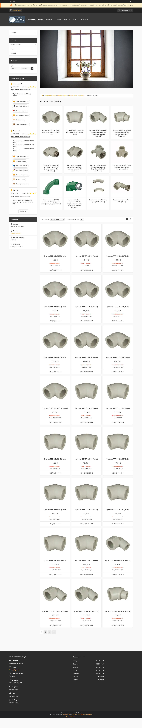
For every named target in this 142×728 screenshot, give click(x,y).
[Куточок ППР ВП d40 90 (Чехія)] (55, 289)
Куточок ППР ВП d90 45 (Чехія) (86, 560)
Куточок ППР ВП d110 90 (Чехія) (118, 358)
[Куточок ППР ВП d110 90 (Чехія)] (118, 340)
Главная (49, 19)
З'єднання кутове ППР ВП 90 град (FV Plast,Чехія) (98, 201)
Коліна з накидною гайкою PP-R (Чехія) (121, 201)
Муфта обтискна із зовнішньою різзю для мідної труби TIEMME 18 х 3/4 (23, 202)
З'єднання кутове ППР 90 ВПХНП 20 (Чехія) (23, 141)
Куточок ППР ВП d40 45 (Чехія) (55, 510)
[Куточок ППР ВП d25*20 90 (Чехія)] (55, 391)
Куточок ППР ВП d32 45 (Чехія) (117, 459)
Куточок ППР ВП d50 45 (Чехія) (86, 510)
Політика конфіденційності (85, 714)
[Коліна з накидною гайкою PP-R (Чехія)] (122, 187)
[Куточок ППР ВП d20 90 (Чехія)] (55, 239)
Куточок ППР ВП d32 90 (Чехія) (117, 256)
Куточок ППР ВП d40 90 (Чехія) (55, 307)
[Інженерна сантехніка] (17, 19)
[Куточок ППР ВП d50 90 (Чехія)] (86, 289)
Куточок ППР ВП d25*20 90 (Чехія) (55, 408)
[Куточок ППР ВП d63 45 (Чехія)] (118, 492)
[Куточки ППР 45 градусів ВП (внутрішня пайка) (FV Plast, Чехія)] (75, 117)
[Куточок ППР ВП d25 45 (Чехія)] (86, 442)
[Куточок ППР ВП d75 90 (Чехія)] (55, 340)
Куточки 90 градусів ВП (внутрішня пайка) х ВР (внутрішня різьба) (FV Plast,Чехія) (74, 168)
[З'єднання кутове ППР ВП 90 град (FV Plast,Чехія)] (98, 187)
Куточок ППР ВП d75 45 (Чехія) (55, 560)
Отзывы (13, 53)
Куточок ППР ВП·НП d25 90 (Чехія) (55, 611)
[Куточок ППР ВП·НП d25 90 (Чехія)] (55, 594)
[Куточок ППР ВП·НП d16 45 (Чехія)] (118, 594)
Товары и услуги (62, 19)
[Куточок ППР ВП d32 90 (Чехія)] (118, 239)
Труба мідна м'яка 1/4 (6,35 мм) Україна (22, 94)
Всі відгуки (23, 211)
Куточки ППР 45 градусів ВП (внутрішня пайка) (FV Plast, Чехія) (75, 132)
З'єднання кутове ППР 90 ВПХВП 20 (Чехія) (23, 145)
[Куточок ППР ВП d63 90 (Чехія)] (118, 289)
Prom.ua (80, 713)
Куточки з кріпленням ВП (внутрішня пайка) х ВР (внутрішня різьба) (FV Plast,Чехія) (98, 168)
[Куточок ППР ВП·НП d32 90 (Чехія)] (86, 594)
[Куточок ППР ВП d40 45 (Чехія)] (55, 492)
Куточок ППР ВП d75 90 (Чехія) (55, 358)
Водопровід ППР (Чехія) (76, 95)
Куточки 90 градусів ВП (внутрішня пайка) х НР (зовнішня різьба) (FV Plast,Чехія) (51, 168)
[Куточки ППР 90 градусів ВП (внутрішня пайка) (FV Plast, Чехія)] (51, 117)
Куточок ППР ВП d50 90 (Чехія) (86, 307)
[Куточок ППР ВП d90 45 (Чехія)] (86, 543)
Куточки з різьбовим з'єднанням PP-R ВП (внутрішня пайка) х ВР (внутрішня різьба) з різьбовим (74, 203)
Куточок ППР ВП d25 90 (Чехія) (86, 256)
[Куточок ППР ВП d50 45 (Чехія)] (86, 492)
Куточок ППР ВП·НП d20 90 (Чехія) (117, 560)
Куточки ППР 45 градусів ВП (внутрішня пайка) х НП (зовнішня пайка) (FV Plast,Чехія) (122, 133)
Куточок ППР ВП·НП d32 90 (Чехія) (86, 611)
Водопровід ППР (62, 95)
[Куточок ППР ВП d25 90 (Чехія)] (86, 239)
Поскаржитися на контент (70, 714)
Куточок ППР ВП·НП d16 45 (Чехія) (117, 611)
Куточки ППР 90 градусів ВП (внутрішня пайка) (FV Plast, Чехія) (51, 132)
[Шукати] (35, 32)
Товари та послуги (50, 95)
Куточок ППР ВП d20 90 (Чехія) (55, 256)
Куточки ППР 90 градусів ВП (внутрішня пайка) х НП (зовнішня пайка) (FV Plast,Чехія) (98, 133)
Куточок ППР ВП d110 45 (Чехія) (118, 408)
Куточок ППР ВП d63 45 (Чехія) (117, 510)
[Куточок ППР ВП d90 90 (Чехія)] (86, 340)
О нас (74, 19)
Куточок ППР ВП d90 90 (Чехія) (86, 358)
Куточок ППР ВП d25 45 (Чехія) (86, 459)
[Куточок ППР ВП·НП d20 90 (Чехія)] (118, 543)
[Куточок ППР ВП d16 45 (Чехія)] (86, 391)
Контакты (84, 19)
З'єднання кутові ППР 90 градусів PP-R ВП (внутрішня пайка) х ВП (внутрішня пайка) (51, 201)
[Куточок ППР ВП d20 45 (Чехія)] (55, 442)
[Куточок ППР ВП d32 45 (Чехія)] (118, 442)
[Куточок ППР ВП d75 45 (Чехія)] (55, 543)
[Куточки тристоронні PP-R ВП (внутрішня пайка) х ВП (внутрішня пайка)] (122, 152)
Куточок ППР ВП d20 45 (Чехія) (55, 459)
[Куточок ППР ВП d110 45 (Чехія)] (118, 391)
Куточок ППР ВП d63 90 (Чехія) (117, 307)
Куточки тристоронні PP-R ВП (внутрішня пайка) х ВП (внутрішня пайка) (122, 167)
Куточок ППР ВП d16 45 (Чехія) (86, 408)
